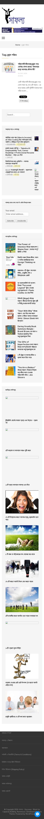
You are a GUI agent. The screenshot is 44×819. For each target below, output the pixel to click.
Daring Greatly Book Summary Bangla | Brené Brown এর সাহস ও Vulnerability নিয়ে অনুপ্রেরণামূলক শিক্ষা (27, 331)
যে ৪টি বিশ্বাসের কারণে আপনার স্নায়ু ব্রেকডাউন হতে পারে (22, 518)
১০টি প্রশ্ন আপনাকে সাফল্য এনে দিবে (17, 485)
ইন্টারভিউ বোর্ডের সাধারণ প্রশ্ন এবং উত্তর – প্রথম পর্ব (21, 421)
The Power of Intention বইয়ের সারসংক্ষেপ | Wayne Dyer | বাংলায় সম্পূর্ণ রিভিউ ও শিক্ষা (28, 248)
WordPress (30, 814)
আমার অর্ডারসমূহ (7, 783)
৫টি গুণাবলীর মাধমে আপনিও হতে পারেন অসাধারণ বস (22, 616)
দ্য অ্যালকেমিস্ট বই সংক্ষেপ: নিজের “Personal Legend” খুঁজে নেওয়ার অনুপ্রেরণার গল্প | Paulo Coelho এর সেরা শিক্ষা (26, 288)
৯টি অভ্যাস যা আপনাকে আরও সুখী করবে (18, 450)
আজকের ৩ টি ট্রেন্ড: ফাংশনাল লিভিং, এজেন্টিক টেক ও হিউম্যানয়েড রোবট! (27, 273)
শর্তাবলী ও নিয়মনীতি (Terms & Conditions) (16, 754)
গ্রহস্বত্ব (5, 748)
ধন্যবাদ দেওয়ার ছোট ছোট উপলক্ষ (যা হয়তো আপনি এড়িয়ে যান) (21, 683)
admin (20, 76)
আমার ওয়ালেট (6, 791)
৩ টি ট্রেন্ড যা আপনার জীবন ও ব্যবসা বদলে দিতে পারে (27, 356)
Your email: (10, 210)
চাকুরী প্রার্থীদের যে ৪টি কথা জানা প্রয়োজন (19, 716)
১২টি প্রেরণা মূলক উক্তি (13, 648)
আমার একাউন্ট (6, 776)
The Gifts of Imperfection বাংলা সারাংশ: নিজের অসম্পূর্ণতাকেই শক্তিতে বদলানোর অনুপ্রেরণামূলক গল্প (28, 346)
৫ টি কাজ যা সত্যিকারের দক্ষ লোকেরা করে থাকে (20, 554)
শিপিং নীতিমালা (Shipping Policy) (13, 769)
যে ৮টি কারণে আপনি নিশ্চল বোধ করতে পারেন (19, 581)
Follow (25, 101)
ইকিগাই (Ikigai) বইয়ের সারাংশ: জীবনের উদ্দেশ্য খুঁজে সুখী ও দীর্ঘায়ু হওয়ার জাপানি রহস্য (28, 301)
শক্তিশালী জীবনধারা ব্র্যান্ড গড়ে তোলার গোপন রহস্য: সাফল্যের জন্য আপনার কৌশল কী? (28, 67)
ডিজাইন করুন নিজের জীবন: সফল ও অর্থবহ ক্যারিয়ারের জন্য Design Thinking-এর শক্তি (28, 261)
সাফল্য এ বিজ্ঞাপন (7, 740)
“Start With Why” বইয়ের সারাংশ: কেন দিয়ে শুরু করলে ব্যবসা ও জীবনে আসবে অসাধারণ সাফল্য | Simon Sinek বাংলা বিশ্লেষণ (28, 316)
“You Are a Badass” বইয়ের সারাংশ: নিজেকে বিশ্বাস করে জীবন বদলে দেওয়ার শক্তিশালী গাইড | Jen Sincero (27, 372)
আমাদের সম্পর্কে (6, 733)
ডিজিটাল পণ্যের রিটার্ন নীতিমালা (11, 762)
